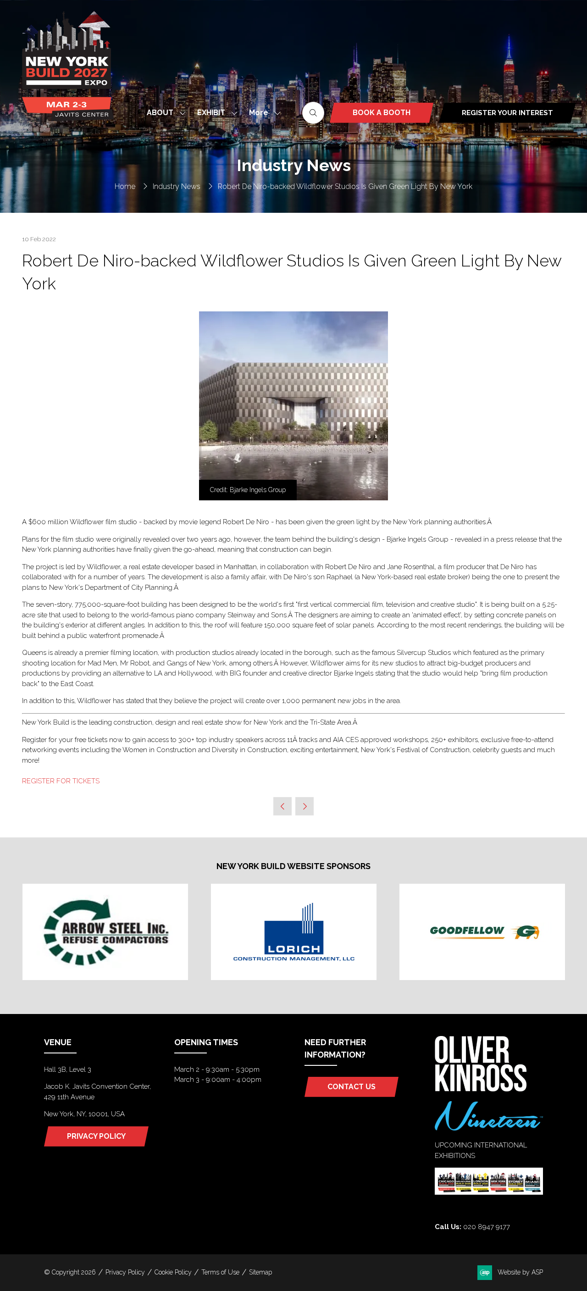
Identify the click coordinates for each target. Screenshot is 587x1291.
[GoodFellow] (482, 932)
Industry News (176, 186)
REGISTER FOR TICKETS (61, 781)
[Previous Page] (282, 806)
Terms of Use (220, 1272)
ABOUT (160, 112)
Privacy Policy (125, 1272)
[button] (262, 112)
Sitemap (260, 1272)
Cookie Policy (173, 1272)
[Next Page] (304, 806)
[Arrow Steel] (105, 932)
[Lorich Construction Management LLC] (294, 932)
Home (125, 186)
